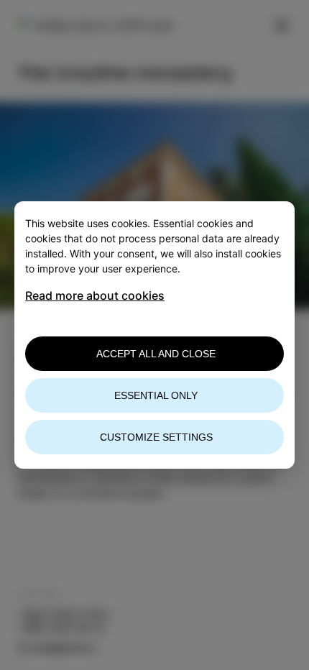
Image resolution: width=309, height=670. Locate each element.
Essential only (156, 395)
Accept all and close (156, 353)
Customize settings (156, 437)
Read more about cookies (95, 295)
